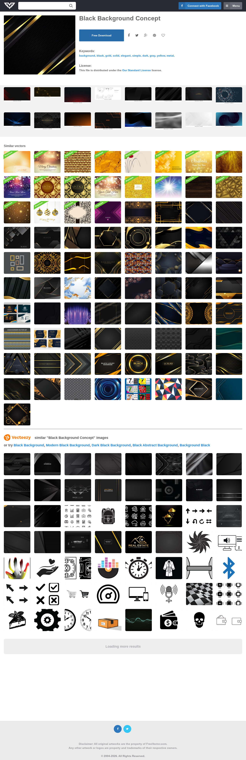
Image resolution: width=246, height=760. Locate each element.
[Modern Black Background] (198, 339)
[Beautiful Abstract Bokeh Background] (108, 187)
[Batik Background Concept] (138, 212)
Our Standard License (136, 70)
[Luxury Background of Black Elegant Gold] (108, 364)
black (100, 55)
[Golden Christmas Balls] (47, 212)
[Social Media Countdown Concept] (138, 389)
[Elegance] (138, 162)
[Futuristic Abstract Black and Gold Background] (198, 389)
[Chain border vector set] (17, 339)
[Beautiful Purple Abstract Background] (17, 187)
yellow (161, 55)
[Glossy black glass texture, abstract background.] (168, 120)
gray (152, 55)
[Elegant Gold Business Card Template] (47, 339)
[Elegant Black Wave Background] (47, 313)
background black (195, 445)
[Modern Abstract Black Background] (229, 212)
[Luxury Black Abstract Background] (198, 364)
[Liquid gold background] (198, 238)
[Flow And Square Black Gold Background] (108, 313)
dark (145, 55)
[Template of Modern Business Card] (17, 313)
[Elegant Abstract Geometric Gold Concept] (168, 263)
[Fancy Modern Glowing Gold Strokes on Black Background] (108, 263)
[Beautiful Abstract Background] (168, 162)
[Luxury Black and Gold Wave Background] (229, 364)
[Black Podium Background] (229, 263)
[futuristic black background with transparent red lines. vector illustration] (17, 94)
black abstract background (155, 445)
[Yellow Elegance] (17, 162)
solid (116, 55)
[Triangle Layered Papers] (108, 212)
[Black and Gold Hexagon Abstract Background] (47, 120)
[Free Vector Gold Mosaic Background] (229, 162)
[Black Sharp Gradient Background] (77, 339)
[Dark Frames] (17, 263)
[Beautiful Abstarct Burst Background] (168, 187)
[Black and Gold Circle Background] (138, 238)
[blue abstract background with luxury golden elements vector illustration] (17, 119)
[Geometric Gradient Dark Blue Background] (229, 389)
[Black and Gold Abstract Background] (198, 288)
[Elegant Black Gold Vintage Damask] (77, 187)
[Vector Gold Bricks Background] (77, 162)
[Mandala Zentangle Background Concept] (47, 263)
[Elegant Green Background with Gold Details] (229, 339)
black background (29, 445)
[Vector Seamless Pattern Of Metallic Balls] (77, 389)
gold (108, 55)
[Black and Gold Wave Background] (168, 238)
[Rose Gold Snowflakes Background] (138, 288)
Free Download (101, 35)
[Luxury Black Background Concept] (138, 364)
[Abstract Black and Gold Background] (47, 364)
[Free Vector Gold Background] (138, 187)
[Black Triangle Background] (229, 238)
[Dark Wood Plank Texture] (198, 187)
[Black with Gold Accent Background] (138, 313)
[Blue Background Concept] (168, 313)
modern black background (68, 445)
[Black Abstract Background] (198, 263)
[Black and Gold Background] (77, 263)
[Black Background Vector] (17, 238)
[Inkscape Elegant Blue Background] (77, 288)
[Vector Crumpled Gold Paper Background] (108, 162)
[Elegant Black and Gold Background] (47, 389)
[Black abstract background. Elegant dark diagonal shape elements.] (168, 94)
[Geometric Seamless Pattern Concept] (138, 263)
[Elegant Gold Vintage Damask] (47, 187)
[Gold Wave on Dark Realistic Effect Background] (17, 288)
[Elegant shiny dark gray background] (199, 464)
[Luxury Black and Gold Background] (198, 212)
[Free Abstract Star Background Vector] (17, 212)
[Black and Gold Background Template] (108, 339)
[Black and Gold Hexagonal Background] (108, 238)
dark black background (111, 445)
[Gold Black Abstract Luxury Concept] (168, 288)
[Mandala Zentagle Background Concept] (198, 313)
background (87, 55)
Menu (236, 5)
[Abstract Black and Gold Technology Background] (229, 288)
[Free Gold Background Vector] (229, 187)
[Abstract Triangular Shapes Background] (168, 389)
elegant (126, 55)
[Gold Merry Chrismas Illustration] (198, 162)
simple (136, 55)
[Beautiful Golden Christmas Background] (47, 162)
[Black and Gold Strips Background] (77, 238)
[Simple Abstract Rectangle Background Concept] (168, 212)
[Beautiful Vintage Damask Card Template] (77, 212)
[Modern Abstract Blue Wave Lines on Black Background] (138, 120)
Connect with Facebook (203, 5)
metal (170, 55)
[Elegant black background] (108, 288)
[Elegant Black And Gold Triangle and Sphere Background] (17, 364)
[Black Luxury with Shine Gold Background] (168, 364)
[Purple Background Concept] (77, 313)
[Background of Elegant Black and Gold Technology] (229, 313)
